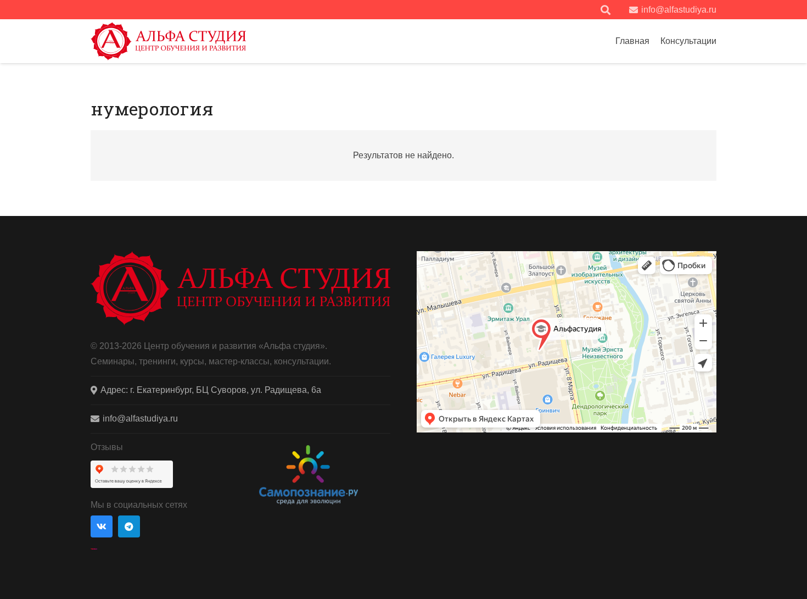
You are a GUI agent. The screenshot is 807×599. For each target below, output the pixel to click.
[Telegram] (129, 526)
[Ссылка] (168, 41)
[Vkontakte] (102, 526)
